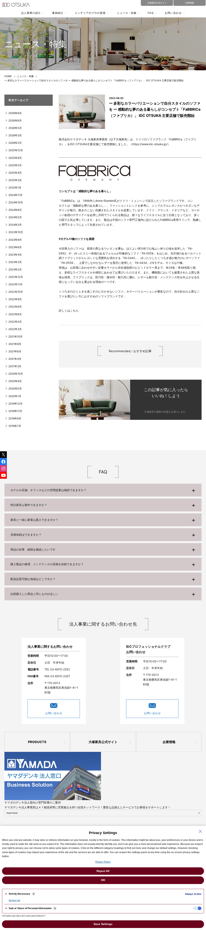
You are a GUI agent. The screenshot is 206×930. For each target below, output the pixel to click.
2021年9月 (14, 344)
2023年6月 (15, 247)
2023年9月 (15, 239)
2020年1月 (14, 396)
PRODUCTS (37, 742)
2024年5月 (15, 217)
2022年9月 (15, 299)
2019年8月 (14, 418)
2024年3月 (15, 224)
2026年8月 (15, 113)
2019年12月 (15, 403)
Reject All (103, 871)
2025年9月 (15, 157)
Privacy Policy (103, 862)
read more (12, 812)
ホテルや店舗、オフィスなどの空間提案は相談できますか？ (48, 490)
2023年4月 (15, 254)
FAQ (150, 12)
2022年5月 (15, 321)
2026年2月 (15, 142)
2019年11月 (15, 411)
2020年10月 (15, 373)
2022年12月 (15, 276)
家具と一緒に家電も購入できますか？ (34, 519)
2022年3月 (15, 329)
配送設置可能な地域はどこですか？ (33, 579)
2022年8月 (15, 306)
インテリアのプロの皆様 (90, 12)
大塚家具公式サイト (103, 742)
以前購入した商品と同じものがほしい (34, 594)
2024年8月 (15, 209)
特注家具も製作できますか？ (28, 505)
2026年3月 (15, 135)
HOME (8, 76)
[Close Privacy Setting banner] (200, 831)
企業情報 (169, 742)
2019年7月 (14, 425)
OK (103, 880)
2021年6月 (14, 351)
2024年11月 (15, 195)
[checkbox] (197, 908)
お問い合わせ (173, 12)
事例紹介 (57, 12)
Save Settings (103, 924)
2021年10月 (15, 336)
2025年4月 (15, 172)
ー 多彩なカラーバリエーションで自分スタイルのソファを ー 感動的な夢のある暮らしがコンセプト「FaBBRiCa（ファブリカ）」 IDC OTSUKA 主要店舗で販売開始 (154, 109)
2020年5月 (15, 388)
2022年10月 (15, 291)
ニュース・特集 (127, 12)
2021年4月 (14, 358)
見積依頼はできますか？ (25, 534)
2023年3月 (15, 262)
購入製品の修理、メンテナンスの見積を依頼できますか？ (47, 564)
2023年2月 (15, 269)
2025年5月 (15, 165)
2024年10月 (15, 202)
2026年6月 (15, 120)
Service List (14, 900)
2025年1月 (14, 187)
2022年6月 (15, 314)
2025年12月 (15, 150)
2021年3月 (14, 366)
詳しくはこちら (68, 310)
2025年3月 (15, 180)
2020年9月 (15, 381)
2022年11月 (15, 284)
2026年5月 (15, 128)
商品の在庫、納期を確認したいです (33, 549)
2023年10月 (15, 232)
